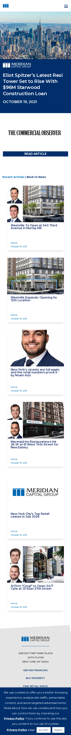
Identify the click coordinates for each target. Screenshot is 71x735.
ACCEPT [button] (43, 729)
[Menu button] (65, 6)
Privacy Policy (14, 718)
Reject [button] (58, 729)
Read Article (35, 154)
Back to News (36, 177)
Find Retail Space (35, 686)
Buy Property (35, 678)
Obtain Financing (35, 670)
